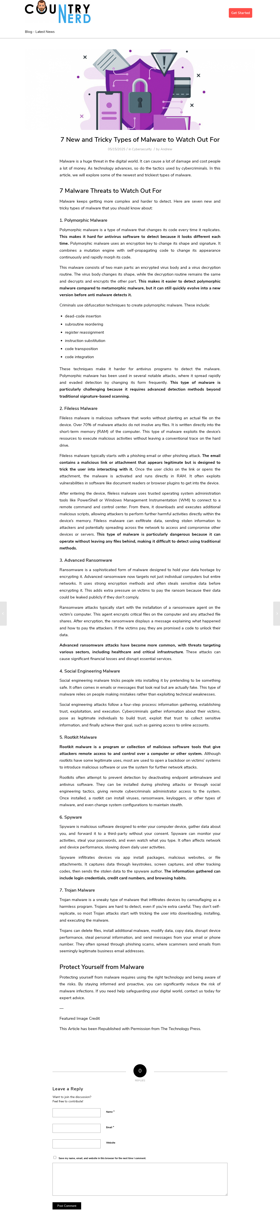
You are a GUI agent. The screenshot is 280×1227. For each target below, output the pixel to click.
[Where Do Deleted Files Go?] (3, 614)
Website (110, 1142)
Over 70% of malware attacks (100, 424)
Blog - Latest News (40, 31)
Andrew (166, 149)
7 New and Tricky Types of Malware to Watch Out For (140, 139)
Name (110, 1112)
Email (110, 1127)
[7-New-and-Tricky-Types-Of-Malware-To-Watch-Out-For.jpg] (140, 89)
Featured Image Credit (80, 1018)
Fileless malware (75, 418)
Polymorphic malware (79, 229)
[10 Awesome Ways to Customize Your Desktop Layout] (276, 614)
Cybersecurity (142, 149)
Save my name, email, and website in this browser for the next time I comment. (102, 1158)
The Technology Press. (181, 1028)
